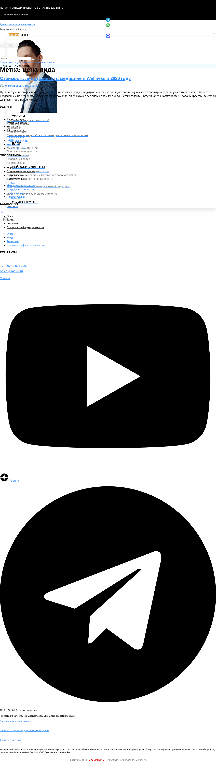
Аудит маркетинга (17, 122)
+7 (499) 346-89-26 (13, 265)
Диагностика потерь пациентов (17, 24)
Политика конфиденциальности (25, 227)
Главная (7, 65)
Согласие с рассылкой (11, 740)
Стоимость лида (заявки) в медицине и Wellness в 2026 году (65, 78)
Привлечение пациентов (21, 171)
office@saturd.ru (11, 271)
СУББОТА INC (96, 759)
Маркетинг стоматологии (21, 167)
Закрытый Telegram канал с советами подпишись (28, 62)
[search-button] (33, 59)
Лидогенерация (15, 119)
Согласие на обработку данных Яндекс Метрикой (24, 730)
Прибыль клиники (17, 175)
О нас (10, 216)
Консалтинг (13, 126)
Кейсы (10, 219)
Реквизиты (13, 223)
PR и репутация (16, 130)
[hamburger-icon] (214, 33)
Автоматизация (16, 178)
